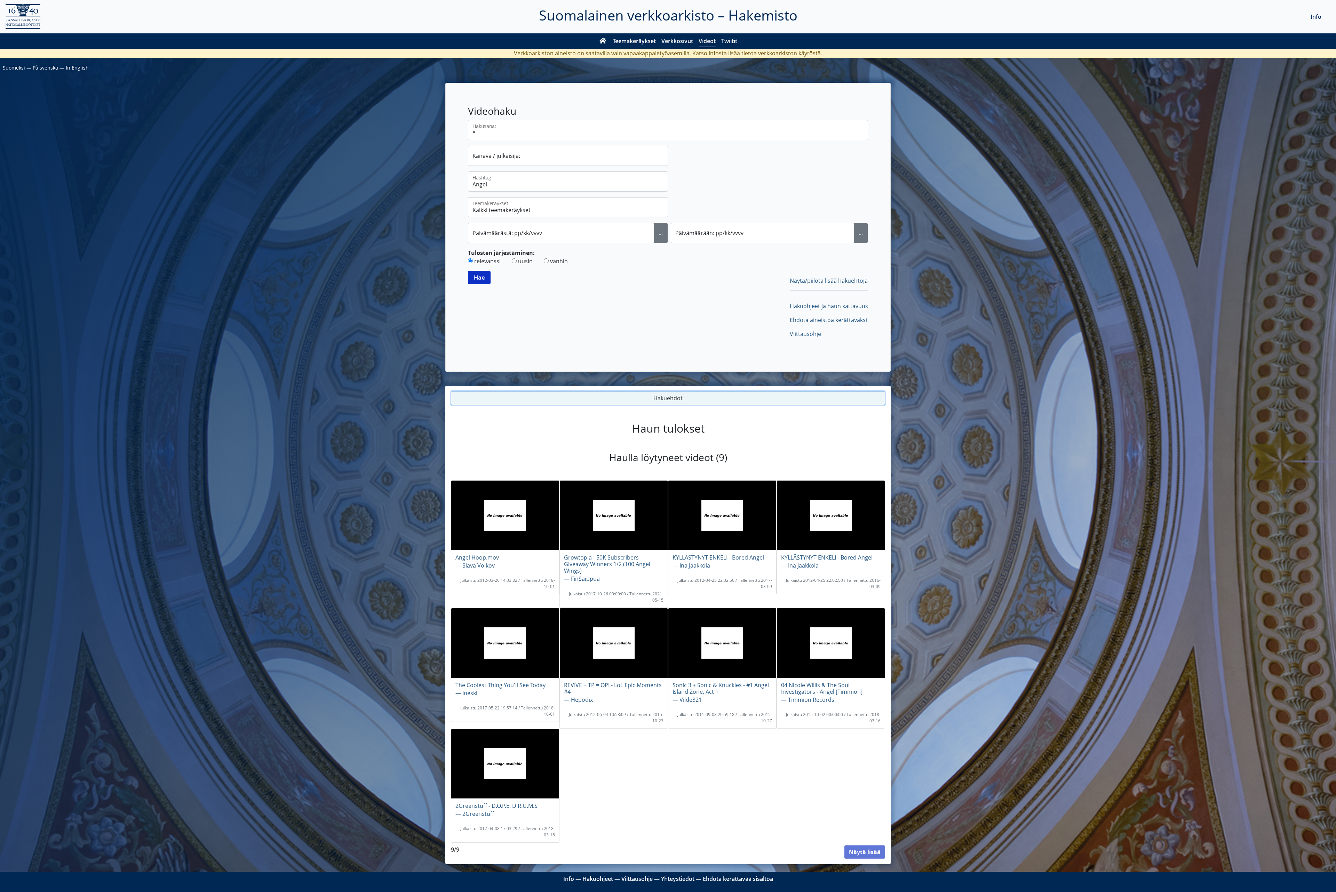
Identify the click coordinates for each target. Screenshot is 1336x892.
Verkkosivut (677, 41)
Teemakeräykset (634, 41)
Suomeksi (14, 67)
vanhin (559, 261)
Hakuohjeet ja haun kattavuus (829, 306)
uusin (525, 261)
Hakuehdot (668, 398)
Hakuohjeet (597, 879)
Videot (707, 41)
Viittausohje (805, 334)
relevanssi (487, 261)
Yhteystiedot (677, 879)
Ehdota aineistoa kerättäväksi (828, 320)
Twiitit (729, 41)
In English (77, 67)
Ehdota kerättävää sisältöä (738, 879)
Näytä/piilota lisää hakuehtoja (829, 280)
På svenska (45, 67)
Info (1316, 17)
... (661, 233)
